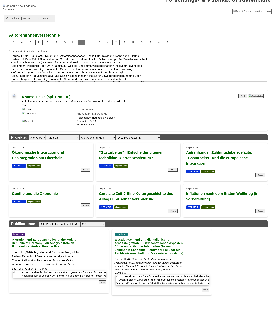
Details (86, 170)
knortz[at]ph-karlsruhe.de (92, 113)
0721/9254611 (86, 109)
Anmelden (43, 18)
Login (267, 11)
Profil (243, 96)
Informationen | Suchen (18, 18)
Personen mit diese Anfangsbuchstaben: (29, 51)
